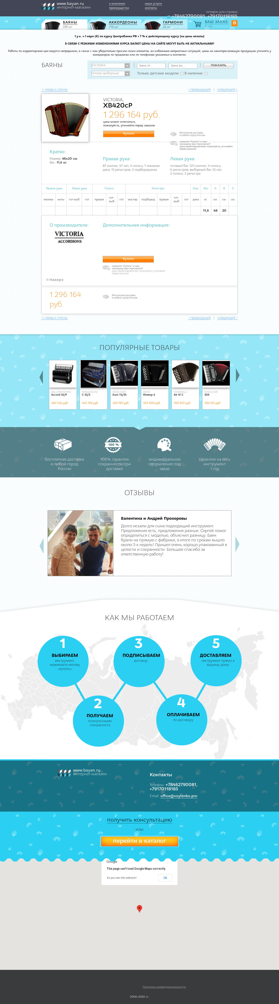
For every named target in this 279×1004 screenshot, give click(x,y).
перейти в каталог (139, 841)
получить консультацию (139, 820)
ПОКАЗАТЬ (218, 65)
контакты (151, 8)
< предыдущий (199, 89)
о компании (117, 3)
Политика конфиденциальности (164, 987)
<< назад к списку (54, 89)
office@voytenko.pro (179, 796)
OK (165, 877)
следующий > (227, 89)
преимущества (119, 8)
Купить (128, 133)
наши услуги (153, 3)
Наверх (55, 280)
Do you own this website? (122, 877)
